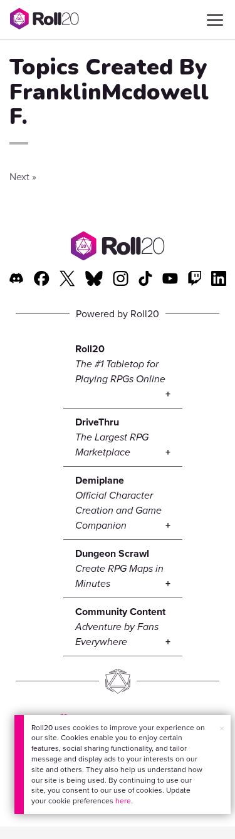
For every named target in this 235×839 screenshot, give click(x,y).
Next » (22, 177)
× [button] (221, 728)
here (123, 800)
